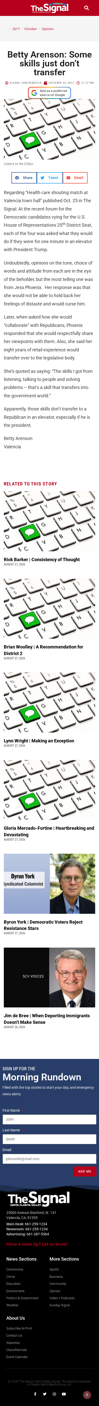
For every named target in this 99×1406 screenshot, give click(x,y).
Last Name (12, 1130)
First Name (12, 1110)
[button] (12, 8)
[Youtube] (64, 1394)
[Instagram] (54, 1394)
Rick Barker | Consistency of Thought (42, 559)
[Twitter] (44, 1394)
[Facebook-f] (35, 1394)
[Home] (6, 29)
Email (7, 1150)
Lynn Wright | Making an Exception (39, 740)
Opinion (48, 29)
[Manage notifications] (87, 1395)
